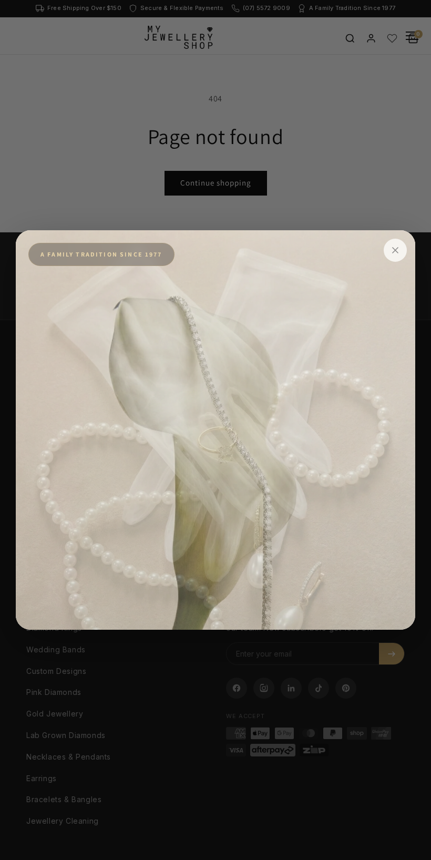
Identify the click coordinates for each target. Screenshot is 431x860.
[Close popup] (395, 250)
